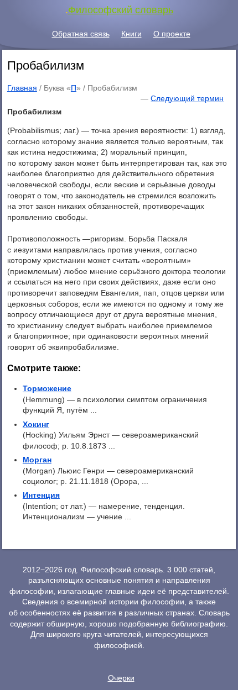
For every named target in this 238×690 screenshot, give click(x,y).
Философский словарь (120, 9)
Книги (131, 33)
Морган (37, 459)
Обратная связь (81, 33)
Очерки (121, 677)
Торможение (47, 388)
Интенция (41, 495)
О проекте (171, 33)
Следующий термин (187, 98)
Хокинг (36, 424)
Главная (22, 87)
